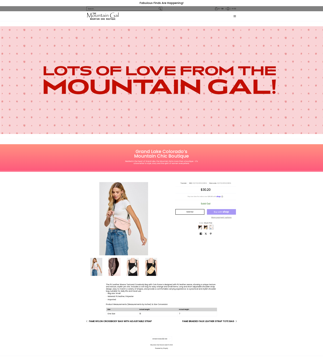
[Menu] (234, 16)
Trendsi (183, 183)
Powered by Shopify (161, 348)
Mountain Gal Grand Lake (158, 345)
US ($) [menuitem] (234, 8)
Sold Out (189, 212)
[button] (201, 234)
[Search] (160, 9)
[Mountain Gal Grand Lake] (103, 16)
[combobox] (122, 9)
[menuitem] (219, 8)
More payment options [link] (221, 217)
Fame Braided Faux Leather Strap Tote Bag (208, 321)
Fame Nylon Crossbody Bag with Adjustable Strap (120, 321)
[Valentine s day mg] (161, 80)
